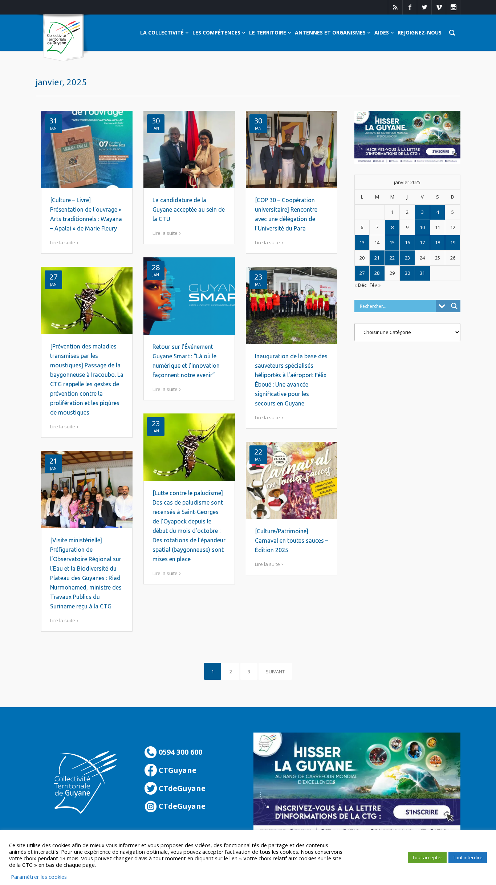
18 (437, 242)
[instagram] (453, 7)
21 (376, 257)
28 (376, 273)
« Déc (360, 285)
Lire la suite (62, 242)
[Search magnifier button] (454, 306)
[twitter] (424, 7)
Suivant (275, 671)
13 (362, 242)
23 (407, 257)
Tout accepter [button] (427, 857)
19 (452, 242)
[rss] (395, 7)
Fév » (375, 285)
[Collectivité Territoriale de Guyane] (63, 38)
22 (392, 257)
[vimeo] (438, 7)
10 (422, 227)
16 (407, 242)
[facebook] (409, 7)
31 (422, 273)
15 (392, 242)
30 (407, 273)
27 (362, 273)
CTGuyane (176, 770)
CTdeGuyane (181, 788)
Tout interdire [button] (468, 857)
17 (422, 242)
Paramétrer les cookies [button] (39, 876)
